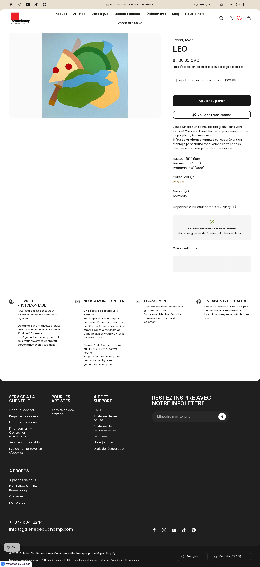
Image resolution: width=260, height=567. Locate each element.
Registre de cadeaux (25, 416)
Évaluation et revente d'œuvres (25, 451)
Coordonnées (132, 559)
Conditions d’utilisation (85, 559)
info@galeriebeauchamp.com (36, 337)
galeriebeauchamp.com (99, 364)
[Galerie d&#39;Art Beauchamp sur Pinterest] (193, 530)
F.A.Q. (97, 410)
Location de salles (23, 422)
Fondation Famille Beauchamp (23, 488)
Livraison (100, 436)
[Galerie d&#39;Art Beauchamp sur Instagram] (164, 530)
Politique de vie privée (105, 418)
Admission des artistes (62, 412)
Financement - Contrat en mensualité (20, 432)
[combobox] (205, 4)
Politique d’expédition (111, 559)
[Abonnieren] (222, 416)
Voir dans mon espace (214, 115)
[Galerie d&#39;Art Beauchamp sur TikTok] (184, 530)
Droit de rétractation (110, 449)
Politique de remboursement (106, 428)
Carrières (16, 496)
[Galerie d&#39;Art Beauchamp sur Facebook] (154, 530)
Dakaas (26, 563)
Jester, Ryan (183, 40)
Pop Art (178, 182)
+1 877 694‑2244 (97, 349)
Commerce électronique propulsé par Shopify (84, 553)
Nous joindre (103, 442)
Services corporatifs (24, 442)
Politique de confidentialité (56, 559)
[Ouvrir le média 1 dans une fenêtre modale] (85, 75)
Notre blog (17, 503)
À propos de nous (22, 480)
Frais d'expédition (184, 67)
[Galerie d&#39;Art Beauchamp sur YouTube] (174, 530)
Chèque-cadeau (22, 410)
